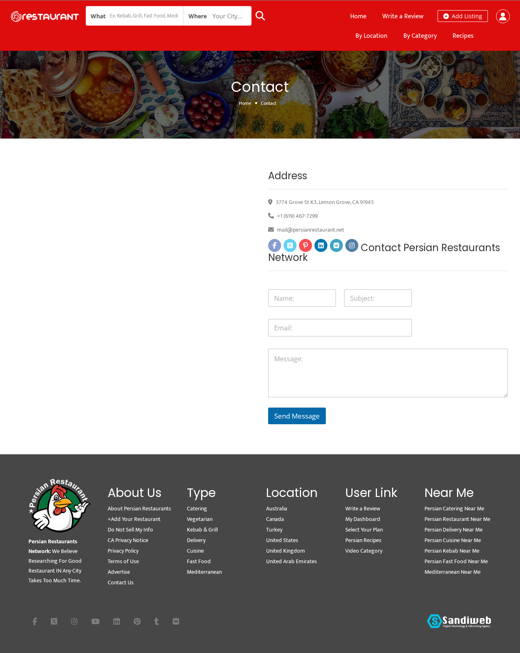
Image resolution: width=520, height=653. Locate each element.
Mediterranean (204, 572)
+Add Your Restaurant (134, 519)
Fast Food (199, 561)
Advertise (119, 572)
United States (282, 540)
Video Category (363, 550)
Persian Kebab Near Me (452, 550)
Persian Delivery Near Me (454, 529)
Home (358, 16)
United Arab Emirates (291, 561)
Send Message (297, 416)
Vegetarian (199, 519)
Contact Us (121, 582)
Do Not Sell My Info (130, 529)
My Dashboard (362, 519)
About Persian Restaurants (139, 508)
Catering (197, 508)
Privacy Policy (123, 550)
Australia (276, 508)
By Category (420, 35)
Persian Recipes (363, 540)
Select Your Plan (364, 529)
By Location (371, 35)
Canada (275, 519)
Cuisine (195, 550)
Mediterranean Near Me (453, 572)
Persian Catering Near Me (454, 508)
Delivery (196, 540)
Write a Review (402, 16)
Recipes (463, 35)
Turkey (274, 529)
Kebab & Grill (202, 529)
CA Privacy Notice (128, 540)
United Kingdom (285, 550)
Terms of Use (123, 561)
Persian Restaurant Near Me (457, 519)
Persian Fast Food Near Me (456, 561)
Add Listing (466, 16)
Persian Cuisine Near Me (453, 540)
